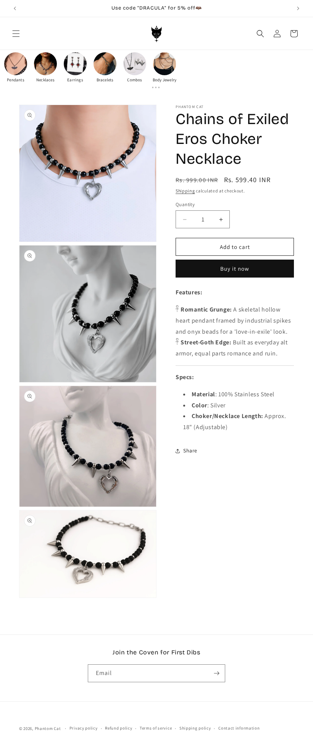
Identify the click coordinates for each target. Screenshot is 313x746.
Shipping (185, 191)
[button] (16, 33)
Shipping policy (195, 728)
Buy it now (234, 268)
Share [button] (190, 450)
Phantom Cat (48, 728)
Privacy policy (83, 728)
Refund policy (118, 728)
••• (156, 87)
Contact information (239, 728)
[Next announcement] (298, 8)
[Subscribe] (216, 673)
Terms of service (156, 728)
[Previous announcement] (14, 8)
